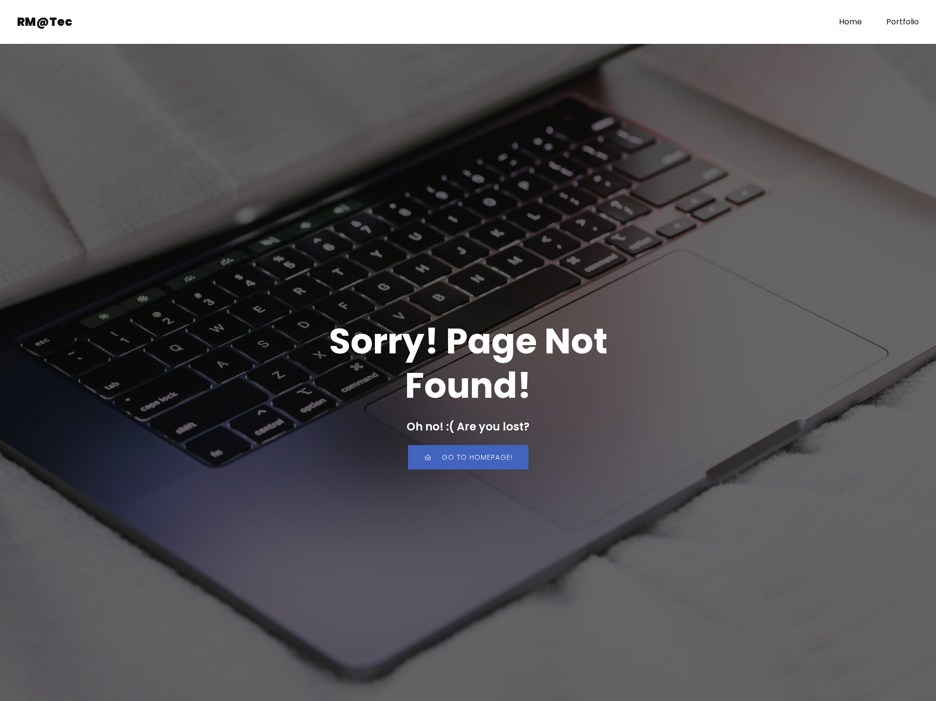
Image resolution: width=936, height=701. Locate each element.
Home (850, 21)
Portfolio (902, 21)
